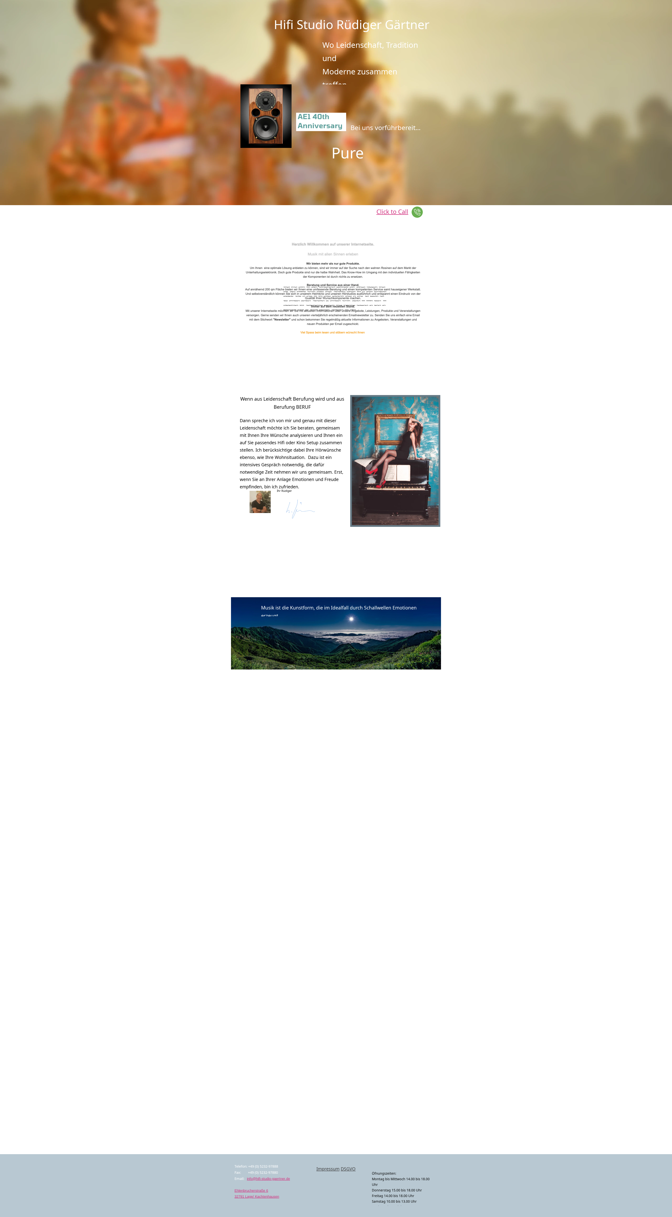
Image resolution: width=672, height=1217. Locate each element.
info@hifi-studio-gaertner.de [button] (268, 1179)
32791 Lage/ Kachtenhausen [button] (256, 1196)
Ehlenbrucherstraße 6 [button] (251, 1190)
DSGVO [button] (348, 1169)
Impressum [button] (328, 1169)
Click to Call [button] (392, 212)
